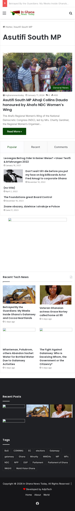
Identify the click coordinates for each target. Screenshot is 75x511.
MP (57, 456)
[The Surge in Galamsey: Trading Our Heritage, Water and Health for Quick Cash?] (14, 410)
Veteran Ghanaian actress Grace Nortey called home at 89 (53, 311)
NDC (7, 462)
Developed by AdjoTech (39, 489)
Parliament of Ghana (58, 462)
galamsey (9, 456)
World (46, 494)
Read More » (14, 131)
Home (8, 26)
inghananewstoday (14, 95)
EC (29, 450)
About (37, 494)
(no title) (9, 188)
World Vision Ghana (25, 468)
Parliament (38, 462)
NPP (16, 462)
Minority (34, 456)
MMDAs (47, 456)
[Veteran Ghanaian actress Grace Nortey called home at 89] (56, 295)
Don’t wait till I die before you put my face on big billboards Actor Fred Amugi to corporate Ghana (46, 174)
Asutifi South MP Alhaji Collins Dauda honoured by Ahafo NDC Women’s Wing (35, 105)
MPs (66, 456)
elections (40, 450)
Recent (35, 147)
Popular (12, 147)
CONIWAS (18, 450)
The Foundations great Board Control (28, 197)
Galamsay (54, 450)
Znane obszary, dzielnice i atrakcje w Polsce (32, 206)
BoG (7, 450)
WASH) (8, 468)
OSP (25, 462)
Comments (61, 147)
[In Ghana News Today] (23, 13)
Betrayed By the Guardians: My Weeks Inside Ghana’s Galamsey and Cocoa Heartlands (19, 312)
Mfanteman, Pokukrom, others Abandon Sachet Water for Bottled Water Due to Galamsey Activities (18, 357)
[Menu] (4, 14)
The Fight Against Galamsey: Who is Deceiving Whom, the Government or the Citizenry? (53, 357)
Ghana (22, 456)
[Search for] (70, 14)
